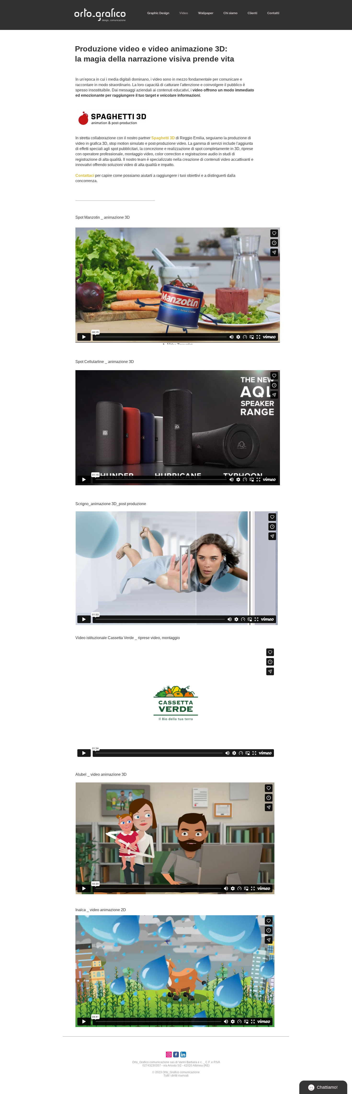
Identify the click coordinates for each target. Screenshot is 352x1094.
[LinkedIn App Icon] (183, 1054)
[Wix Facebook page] (176, 1054)
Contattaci (84, 175)
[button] (158, 13)
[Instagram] (169, 1054)
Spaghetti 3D (163, 138)
